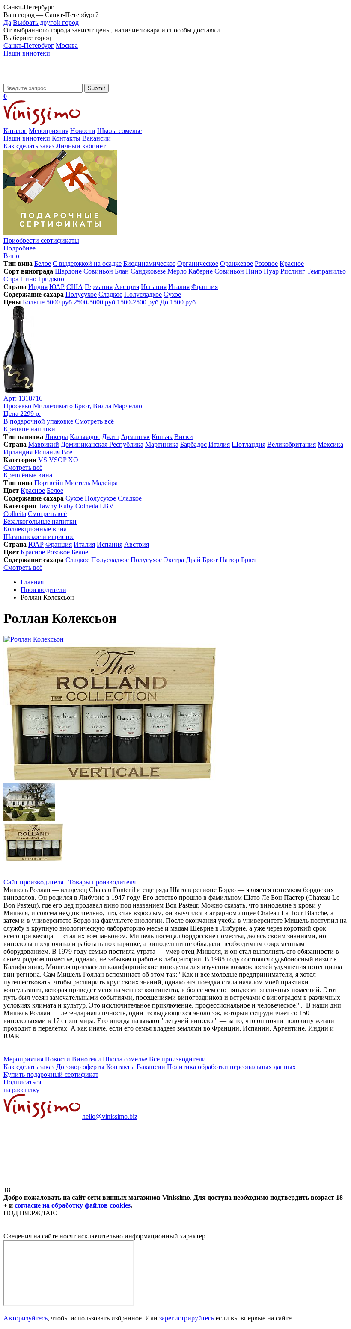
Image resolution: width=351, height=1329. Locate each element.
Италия (179, 286)
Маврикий (43, 444)
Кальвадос (85, 436)
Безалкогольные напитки (40, 521)
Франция (204, 286)
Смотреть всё (94, 421)
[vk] (67, 1182)
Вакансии (96, 138)
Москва (67, 45)
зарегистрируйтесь (186, 1318)
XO (73, 459)
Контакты (66, 138)
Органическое (197, 263)
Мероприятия (48, 130)
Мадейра (105, 482)
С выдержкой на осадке (87, 263)
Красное (292, 263)
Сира (10, 279)
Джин (110, 436)
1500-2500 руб (137, 302)
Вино (11, 255)
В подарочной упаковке (38, 421)
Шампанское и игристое (38, 536)
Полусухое (81, 294)
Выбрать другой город (46, 22)
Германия (99, 286)
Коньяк (162, 436)
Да (7, 22)
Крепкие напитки (29, 429)
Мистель (77, 482)
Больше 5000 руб (47, 302)
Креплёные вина (27, 475)
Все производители (177, 1059)
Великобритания (291, 444)
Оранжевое (236, 263)
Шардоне (68, 271)
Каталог (15, 130)
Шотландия (248, 444)
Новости (82, 130)
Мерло (177, 271)
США (74, 286)
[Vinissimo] (41, 79)
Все (67, 452)
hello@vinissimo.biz (109, 1116)
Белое (42, 263)
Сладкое (110, 294)
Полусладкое (143, 294)
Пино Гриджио (42, 279)
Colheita (86, 506)
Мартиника (161, 444)
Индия (38, 286)
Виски (183, 436)
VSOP (57, 459)
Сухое (172, 294)
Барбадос (193, 444)
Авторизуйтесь (25, 1318)
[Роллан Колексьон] (33, 639)
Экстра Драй (182, 559)
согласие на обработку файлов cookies (73, 1205)
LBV (107, 506)
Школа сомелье (119, 130)
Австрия (126, 286)
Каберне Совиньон (216, 271)
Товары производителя (102, 882)
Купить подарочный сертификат (50, 1074)
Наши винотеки (26, 53)
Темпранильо (326, 271)
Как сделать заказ (28, 146)
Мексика (330, 444)
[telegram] (198, 1182)
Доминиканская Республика (102, 444)
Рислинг (292, 271)
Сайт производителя (33, 882)
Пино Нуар (262, 271)
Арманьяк (135, 436)
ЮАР (57, 286)
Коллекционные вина (35, 529)
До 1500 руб (178, 302)
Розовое (266, 263)
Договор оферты (80, 1066)
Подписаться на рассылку (22, 1086)
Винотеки (86, 1059)
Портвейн (48, 482)
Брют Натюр (220, 559)
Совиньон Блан (106, 271)
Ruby (66, 506)
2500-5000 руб (94, 302)
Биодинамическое (149, 263)
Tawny (47, 506)
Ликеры (56, 436)
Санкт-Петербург (28, 45)
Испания (154, 286)
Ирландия (18, 452)
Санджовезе (148, 271)
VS (42, 459)
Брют (248, 559)
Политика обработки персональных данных (231, 1066)
